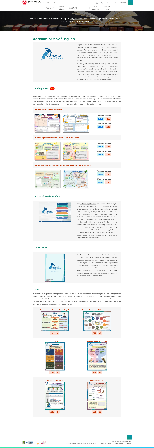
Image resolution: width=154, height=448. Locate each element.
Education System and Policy (50, 8)
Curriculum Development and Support (61, 8)
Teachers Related (84, 8)
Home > (33, 19)
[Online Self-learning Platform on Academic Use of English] (55, 212)
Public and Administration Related (107, 8)
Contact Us (129, 8)
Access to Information (119, 8)
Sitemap (129, 443)
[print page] (107, 3)
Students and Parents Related (73, 8)
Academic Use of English (82, 21)
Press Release (40, 8)
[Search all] (130, 2)
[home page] (97, 3)
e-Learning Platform (88, 204)
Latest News (24, 8)
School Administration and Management (95, 8)
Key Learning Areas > (79, 19)
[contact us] (102, 3)
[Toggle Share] (111, 3)
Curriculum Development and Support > (53, 19)
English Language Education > (101, 19)
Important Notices (106, 443)
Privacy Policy (119, 443)
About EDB (32, 8)
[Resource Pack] (55, 267)
